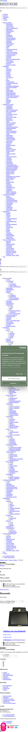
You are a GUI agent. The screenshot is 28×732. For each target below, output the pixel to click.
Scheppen (8, 144)
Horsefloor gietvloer (11, 252)
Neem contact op (4, 589)
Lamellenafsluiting (10, 39)
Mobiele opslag (10, 238)
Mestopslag (9, 118)
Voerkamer (9, 158)
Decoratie (8, 63)
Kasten (8, 134)
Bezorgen (5, 676)
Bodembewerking (10, 187)
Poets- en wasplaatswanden (13, 59)
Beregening (9, 186)
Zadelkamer (9, 129)
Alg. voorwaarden (7, 721)
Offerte (5, 18)
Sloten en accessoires (11, 156)
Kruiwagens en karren (11, 114)
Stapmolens (9, 197)
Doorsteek (8, 70)
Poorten (8, 73)
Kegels (8, 231)
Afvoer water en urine (11, 52)
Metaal (8, 89)
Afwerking (9, 56)
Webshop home (4, 560)
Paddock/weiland (10, 244)
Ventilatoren (9, 190)
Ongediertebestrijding (11, 165)
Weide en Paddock (10, 170)
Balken (8, 214)
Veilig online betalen (8, 675)
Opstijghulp (9, 189)
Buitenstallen (9, 29)
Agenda (5, 689)
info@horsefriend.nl (9, 557)
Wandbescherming (10, 153)
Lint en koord (9, 77)
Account (5, 20)
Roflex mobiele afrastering (12, 96)
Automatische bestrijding (12, 166)
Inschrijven (3, 659)
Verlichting (9, 41)
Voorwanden (9, 25)
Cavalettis (8, 220)
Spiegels (8, 183)
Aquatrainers (9, 204)
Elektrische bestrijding (11, 169)
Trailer (7, 152)
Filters (3, 565)
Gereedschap (9, 141)
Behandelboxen (10, 31)
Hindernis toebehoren (11, 224)
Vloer (7, 155)
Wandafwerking (10, 182)
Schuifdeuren (9, 36)
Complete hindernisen (11, 218)
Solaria (8, 196)
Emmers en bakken (11, 149)
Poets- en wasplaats (11, 122)
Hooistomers (9, 162)
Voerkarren (9, 159)
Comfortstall (9, 50)
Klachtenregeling (7, 679)
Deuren (8, 33)
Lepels (7, 217)
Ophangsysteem (10, 151)
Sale (4, 256)
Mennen (8, 230)
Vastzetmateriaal (10, 124)
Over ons (5, 15)
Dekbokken (9, 42)
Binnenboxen (9, 24)
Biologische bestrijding (12, 168)
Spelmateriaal (9, 234)
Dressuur (8, 225)
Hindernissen (6, 211)
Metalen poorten (10, 173)
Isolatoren (8, 84)
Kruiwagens (9, 115)
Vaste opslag (9, 237)
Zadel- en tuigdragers (11, 131)
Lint (7, 79)
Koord (7, 80)
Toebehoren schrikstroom (12, 86)
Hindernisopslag (10, 235)
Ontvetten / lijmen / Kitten (12, 255)
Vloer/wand (9, 45)
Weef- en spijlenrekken (12, 28)
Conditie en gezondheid (9, 194)
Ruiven (8, 175)
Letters (8, 228)
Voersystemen (9, 60)
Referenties (6, 17)
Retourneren (6, 678)
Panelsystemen (9, 91)
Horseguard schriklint (11, 87)
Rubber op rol (9, 254)
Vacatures (5, 14)
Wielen (8, 121)
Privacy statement (7, 722)
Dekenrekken (9, 135)
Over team (5, 687)
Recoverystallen (10, 248)
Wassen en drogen (10, 139)
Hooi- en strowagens (11, 117)
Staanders (8, 215)
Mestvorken (9, 142)
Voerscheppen (9, 163)
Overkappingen (10, 62)
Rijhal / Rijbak (9, 179)
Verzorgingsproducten (11, 200)
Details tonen (19, 374)
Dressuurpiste (9, 227)
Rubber (8, 46)
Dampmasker (9, 203)
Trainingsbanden (10, 199)
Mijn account (6, 673)
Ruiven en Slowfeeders (12, 110)
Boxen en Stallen (13, 560)
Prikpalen (8, 101)
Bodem (8, 180)
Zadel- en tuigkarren (11, 132)
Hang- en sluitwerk (11, 38)
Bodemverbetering (10, 177)
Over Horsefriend (7, 685)
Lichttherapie (9, 207)
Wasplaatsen (9, 245)
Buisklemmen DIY (11, 94)
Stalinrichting (9, 105)
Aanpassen (13, 383)
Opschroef (8, 69)
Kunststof (8, 74)
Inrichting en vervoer (8, 104)
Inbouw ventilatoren (11, 193)
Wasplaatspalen (10, 43)
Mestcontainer (9, 120)
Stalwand (8, 241)
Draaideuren (9, 35)
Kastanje (8, 72)
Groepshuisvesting (10, 55)
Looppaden (9, 247)
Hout (7, 67)
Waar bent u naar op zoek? (6, 7)
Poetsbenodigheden (11, 128)
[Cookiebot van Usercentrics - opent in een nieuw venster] (19, 348)
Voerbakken (9, 107)
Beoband (8, 76)
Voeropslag (9, 160)
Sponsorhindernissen (11, 221)
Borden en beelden (10, 65)
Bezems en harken (10, 145)
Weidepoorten (9, 90)
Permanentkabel (10, 81)
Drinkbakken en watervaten (13, 176)
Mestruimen (9, 148)
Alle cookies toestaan (14, 378)
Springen (8, 213)
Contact (5, 553)
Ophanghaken (9, 136)
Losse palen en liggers (11, 97)
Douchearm (9, 125)
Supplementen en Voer (11, 201)
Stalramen (8, 32)
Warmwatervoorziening (12, 127)
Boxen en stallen (7, 22)
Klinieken (8, 57)
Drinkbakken (9, 108)
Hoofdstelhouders (10, 138)
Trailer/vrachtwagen (11, 251)
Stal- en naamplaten (11, 111)
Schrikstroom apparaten (12, 83)
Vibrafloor (8, 206)
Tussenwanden (10, 26)
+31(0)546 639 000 (9, 556)
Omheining (6, 66)
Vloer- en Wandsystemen (9, 239)
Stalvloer (8, 242)
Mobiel (8, 103)
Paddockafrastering (11, 93)
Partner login (6, 688)
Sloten (7, 223)
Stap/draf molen (10, 249)
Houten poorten (10, 172)
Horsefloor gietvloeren (11, 49)
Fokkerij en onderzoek (11, 53)
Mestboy (8, 146)
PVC (7, 48)
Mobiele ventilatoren (11, 192)
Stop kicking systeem (11, 210)
